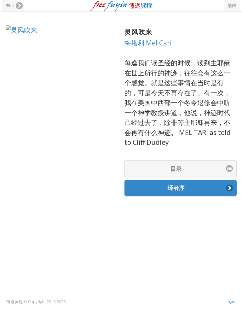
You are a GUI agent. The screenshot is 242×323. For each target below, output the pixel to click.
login (231, 301)
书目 (10, 5)
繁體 (232, 5)
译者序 (176, 187)
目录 (176, 168)
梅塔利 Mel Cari (148, 42)
